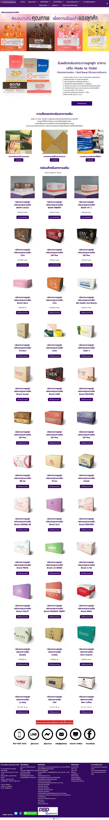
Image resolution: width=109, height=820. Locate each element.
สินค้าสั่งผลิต (9, 9)
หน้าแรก (3, 9)
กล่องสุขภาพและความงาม (20, 9)
